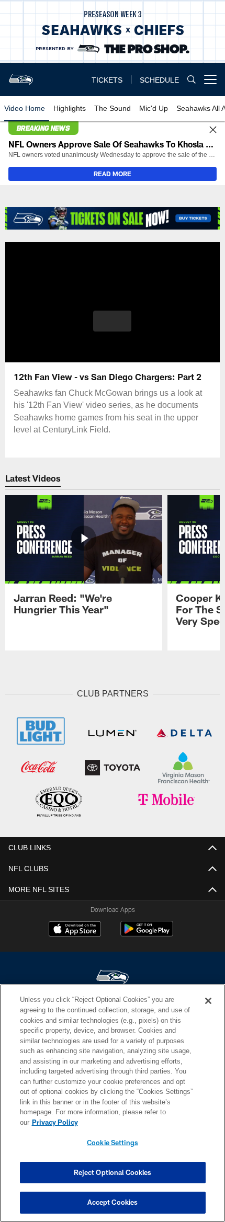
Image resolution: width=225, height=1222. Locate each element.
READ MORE (112, 173)
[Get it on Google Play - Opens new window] (147, 932)
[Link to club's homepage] (20, 75)
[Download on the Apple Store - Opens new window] (75, 929)
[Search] (191, 80)
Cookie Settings (112, 1142)
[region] (112, 1108)
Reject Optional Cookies (113, 1172)
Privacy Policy (136, 1122)
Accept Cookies (112, 1202)
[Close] (213, 130)
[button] (112, 321)
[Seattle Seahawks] (112, 976)
